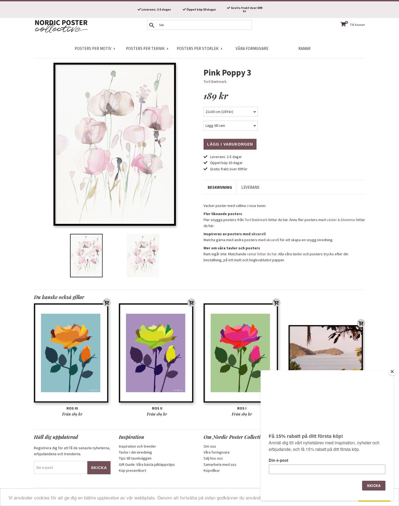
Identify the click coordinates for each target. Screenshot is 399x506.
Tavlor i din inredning (135, 452)
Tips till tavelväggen (135, 458)
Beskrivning (220, 187)
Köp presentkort (132, 470)
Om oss (210, 446)
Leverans (250, 187)
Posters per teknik (145, 48)
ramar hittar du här (262, 254)
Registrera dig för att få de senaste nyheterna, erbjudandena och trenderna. (72, 450)
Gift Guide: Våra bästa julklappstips (147, 464)
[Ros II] (157, 353)
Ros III (72, 408)
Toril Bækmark (215, 81)
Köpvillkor (212, 470)
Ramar (304, 48)
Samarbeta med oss (220, 464)
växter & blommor (341, 219)
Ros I (241, 408)
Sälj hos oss (213, 458)
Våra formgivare (252, 48)
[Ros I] (242, 353)
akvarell (258, 233)
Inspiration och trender (137, 446)
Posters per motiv (93, 48)
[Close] (392, 371)
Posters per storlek (197, 48)
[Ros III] (72, 353)
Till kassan (357, 25)
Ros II (157, 408)
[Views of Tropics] (327, 353)
